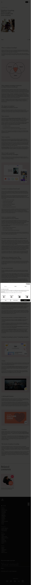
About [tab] (26, 286)
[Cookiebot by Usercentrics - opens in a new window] (26, 284)
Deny (5, 300)
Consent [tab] (5, 286)
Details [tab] (16, 286)
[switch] (12, 297)
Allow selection (15, 300)
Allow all (25, 300)
